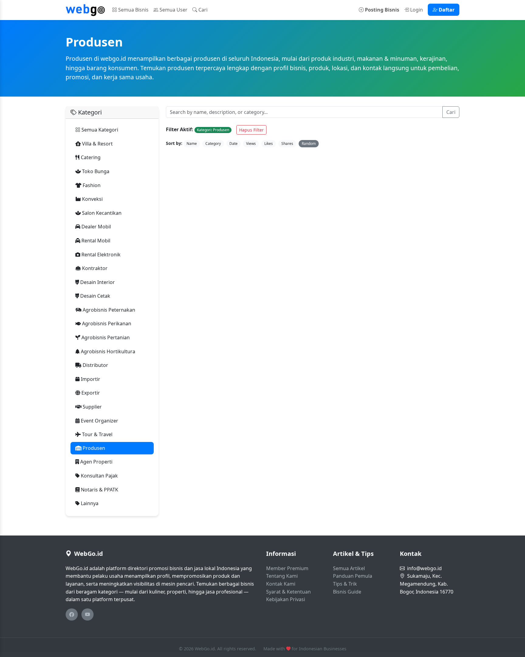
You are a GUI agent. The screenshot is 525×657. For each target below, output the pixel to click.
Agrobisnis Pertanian (105, 337)
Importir (90, 379)
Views (251, 143)
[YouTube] (87, 614)
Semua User (172, 9)
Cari (202, 9)
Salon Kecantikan (101, 213)
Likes (268, 143)
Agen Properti (95, 461)
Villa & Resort (97, 143)
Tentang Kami (282, 576)
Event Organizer (99, 420)
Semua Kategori (99, 129)
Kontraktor (94, 268)
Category (213, 143)
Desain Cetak (94, 296)
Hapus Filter (251, 130)
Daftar (446, 9)
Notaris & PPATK (99, 489)
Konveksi (92, 199)
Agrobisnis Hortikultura (107, 351)
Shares (287, 143)
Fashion (91, 185)
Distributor (94, 365)
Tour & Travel (96, 434)
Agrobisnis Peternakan (108, 309)
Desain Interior (97, 282)
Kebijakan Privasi (285, 599)
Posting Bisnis (381, 9)
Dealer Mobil (95, 226)
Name (192, 143)
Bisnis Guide (347, 591)
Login (416, 9)
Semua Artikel (349, 568)
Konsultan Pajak (99, 475)
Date (233, 143)
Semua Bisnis (133, 9)
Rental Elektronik (100, 254)
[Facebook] (72, 614)
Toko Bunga (95, 171)
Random (309, 143)
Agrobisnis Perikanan (106, 323)
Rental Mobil (95, 240)
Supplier (91, 406)
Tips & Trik (345, 583)
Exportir (90, 392)
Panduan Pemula (352, 576)
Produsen (93, 448)
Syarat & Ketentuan (288, 591)
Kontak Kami (280, 583)
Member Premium (287, 568)
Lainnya (89, 503)
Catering (90, 157)
